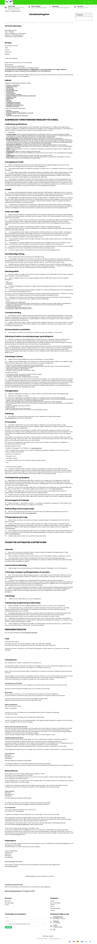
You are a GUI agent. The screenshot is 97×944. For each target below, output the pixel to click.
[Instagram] (54, 930)
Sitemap (52, 910)
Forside (52, 901)
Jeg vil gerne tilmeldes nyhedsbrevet (19, 924)
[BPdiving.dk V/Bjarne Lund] (9, 2)
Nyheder (52, 904)
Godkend (8, 927)
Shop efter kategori (55, 903)
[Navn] (25, 917)
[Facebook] (51, 930)
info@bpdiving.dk (57, 927)
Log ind (7, 904)
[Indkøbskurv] (88, 2)
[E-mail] (25, 920)
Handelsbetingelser (55, 908)
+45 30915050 (56, 923)
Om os (52, 906)
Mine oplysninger (9, 903)
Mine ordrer (8, 901)
